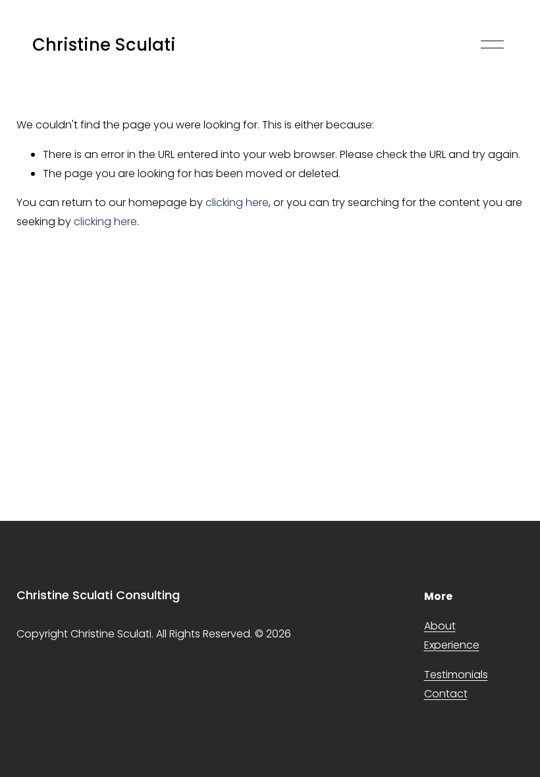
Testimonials (456, 674)
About (440, 625)
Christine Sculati (104, 45)
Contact (446, 693)
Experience (451, 645)
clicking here (237, 202)
